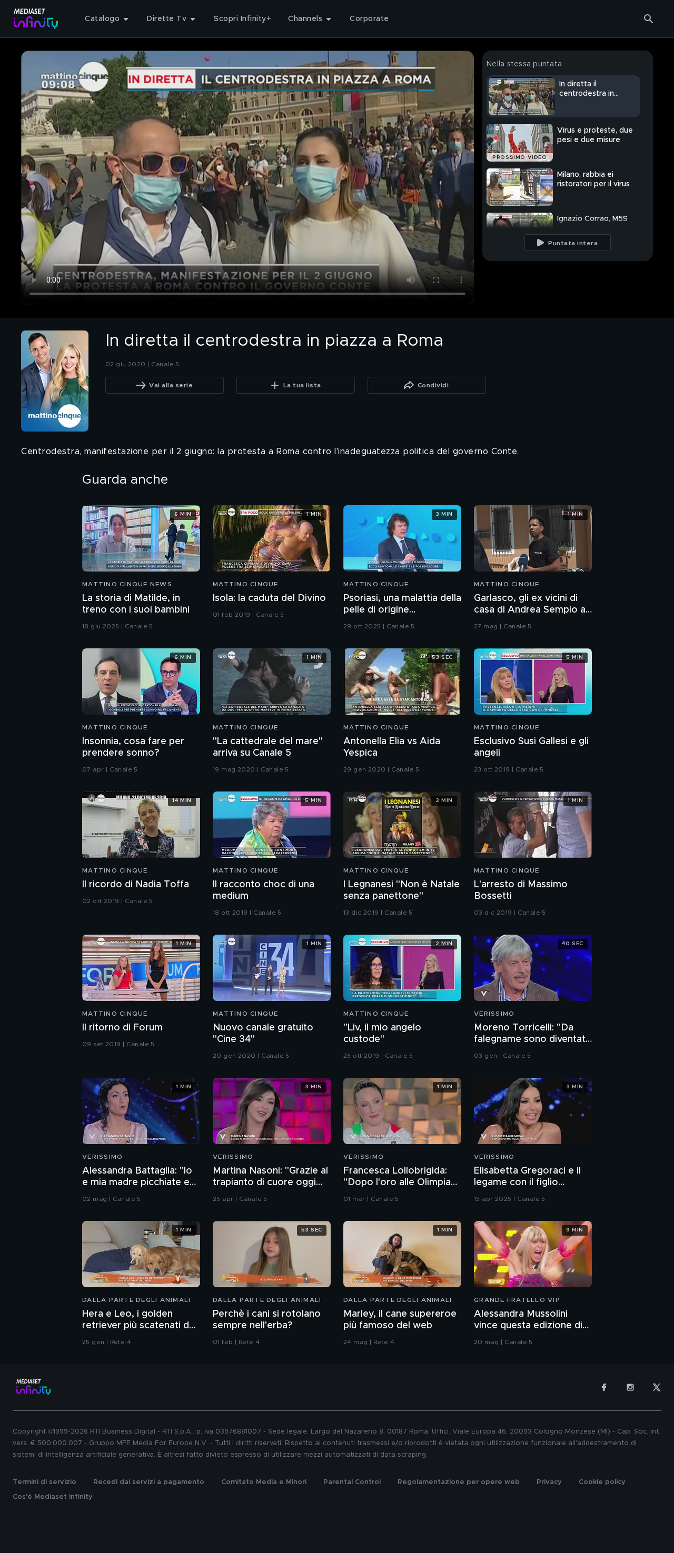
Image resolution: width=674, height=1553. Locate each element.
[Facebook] (604, 1387)
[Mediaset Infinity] (36, 18)
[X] (656, 1387)
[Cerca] (648, 19)
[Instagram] (630, 1387)
